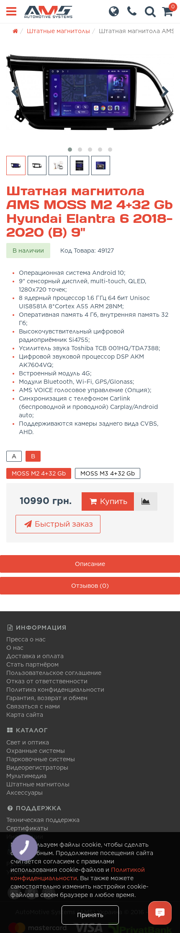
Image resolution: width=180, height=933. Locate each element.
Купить (112, 501)
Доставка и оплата (35, 656)
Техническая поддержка (43, 820)
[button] (167, 13)
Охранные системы (35, 750)
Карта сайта (24, 714)
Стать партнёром (32, 664)
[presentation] (14, 90)
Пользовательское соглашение (53, 672)
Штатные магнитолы (37, 784)
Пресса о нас (26, 639)
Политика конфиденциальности (55, 689)
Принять (90, 915)
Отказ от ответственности (46, 681)
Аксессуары (24, 792)
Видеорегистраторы (37, 767)
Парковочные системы (40, 759)
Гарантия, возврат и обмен (46, 698)
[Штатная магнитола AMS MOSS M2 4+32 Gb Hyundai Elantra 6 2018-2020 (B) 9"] (90, 92)
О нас (14, 647)
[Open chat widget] (160, 913)
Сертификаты (27, 828)
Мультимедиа (26, 776)
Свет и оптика (27, 742)
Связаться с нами (33, 706)
